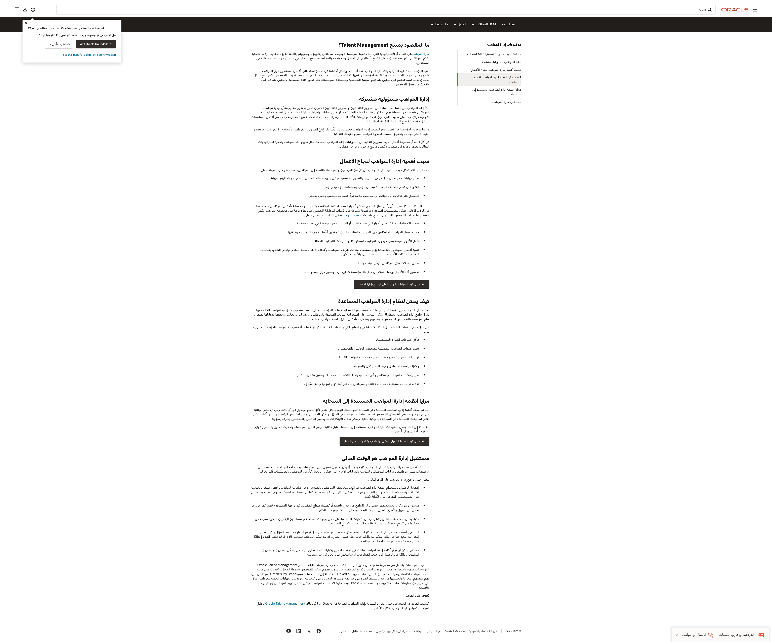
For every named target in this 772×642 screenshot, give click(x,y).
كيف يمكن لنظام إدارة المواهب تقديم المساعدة (497, 79)
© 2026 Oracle (513, 631)
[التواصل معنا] (16, 9)
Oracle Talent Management (285, 603)
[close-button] (677, 635)
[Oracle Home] (735, 9)
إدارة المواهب (420, 53)
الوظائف (418, 631)
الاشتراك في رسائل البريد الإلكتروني (393, 631)
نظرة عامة (508, 24)
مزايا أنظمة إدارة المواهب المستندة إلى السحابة (496, 91)
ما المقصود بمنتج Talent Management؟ (494, 54)
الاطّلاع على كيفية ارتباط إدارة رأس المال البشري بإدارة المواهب (391, 284)
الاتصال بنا (343, 631)
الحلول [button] (462, 24)
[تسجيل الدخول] (25, 9)
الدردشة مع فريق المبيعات (736, 634)
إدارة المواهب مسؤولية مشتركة (501, 61)
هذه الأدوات (351, 215)
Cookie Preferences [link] (455, 631)
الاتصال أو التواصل (694, 634)
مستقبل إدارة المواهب (506, 101)
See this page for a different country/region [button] (89, 54)
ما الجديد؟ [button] (441, 24)
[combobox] (386, 9)
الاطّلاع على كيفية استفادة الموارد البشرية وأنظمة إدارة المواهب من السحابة (384, 441)
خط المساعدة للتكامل (362, 631)
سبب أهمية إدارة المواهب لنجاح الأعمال (495, 69)
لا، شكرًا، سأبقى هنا (59, 44)
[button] (755, 9)
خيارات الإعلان (433, 631)
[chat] (761, 634)
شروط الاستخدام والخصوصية (483, 631)
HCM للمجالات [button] (486, 24)
